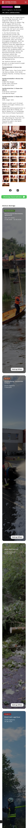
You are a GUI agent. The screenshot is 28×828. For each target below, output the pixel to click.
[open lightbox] (14, 133)
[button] (25, 2)
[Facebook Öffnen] (10, 190)
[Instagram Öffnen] (18, 190)
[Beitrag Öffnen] (14, 290)
